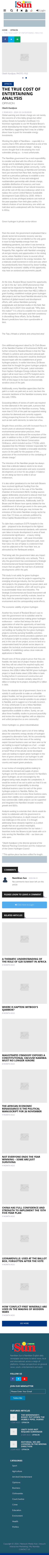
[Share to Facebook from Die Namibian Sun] (5, 39)
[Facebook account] (17, 10)
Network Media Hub (29, 1544)
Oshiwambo (17, 1494)
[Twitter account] (22, 10)
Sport (14, 1466)
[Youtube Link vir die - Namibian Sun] (24, 1379)
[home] (24, 4)
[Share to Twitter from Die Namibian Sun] (11, 39)
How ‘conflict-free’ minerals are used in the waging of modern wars (24, 1309)
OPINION (14, 30)
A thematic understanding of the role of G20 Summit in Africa (24, 960)
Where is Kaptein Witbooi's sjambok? (20, 1008)
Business (16, 1488)
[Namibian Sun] (28, 1346)
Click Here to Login (25, 905)
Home (4, 30)
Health (15, 1521)
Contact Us (24, 1549)
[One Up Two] (31, 10)
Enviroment (17, 1516)
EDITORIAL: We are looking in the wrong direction (34, 1444)
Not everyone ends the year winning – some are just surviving (21, 1159)
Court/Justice (18, 1499)
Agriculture (17, 1471)
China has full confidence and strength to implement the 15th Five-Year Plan (24, 1210)
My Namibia (34, 1547)
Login (42, 10)
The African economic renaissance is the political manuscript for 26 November (22, 1108)
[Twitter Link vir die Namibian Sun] (18, 1379)
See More (24, 1323)
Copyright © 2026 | (11, 1544)
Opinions (16, 1483)
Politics (15, 1527)
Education (16, 1510)
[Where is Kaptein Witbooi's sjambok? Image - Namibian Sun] (24, 987)
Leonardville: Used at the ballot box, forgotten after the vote (24, 1260)
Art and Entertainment (22, 1477)
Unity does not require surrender (31, 1430)
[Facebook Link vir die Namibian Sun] (12, 1379)
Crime (15, 1505)
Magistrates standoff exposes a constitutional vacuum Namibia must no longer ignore (24, 1058)
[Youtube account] (26, 10)
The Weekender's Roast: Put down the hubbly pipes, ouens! (33, 1417)
